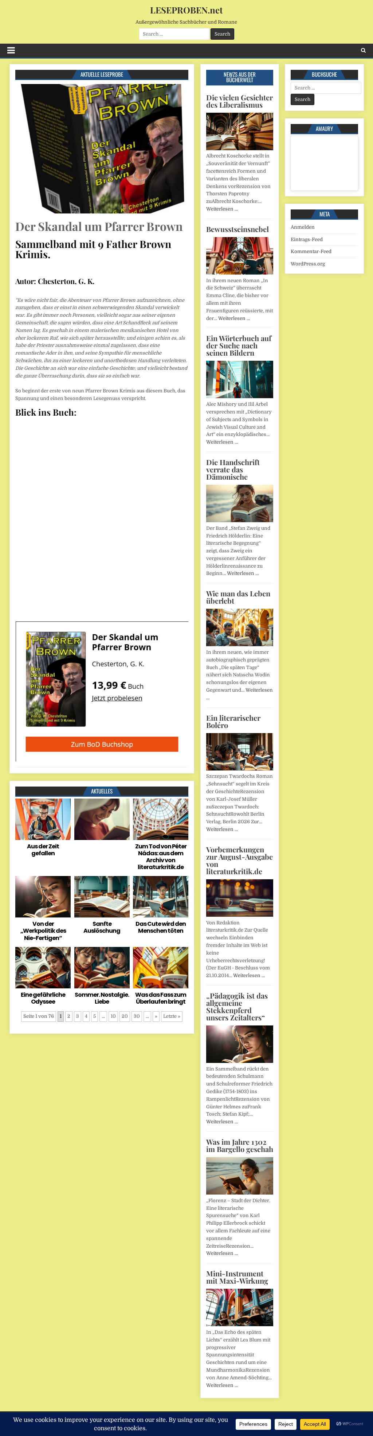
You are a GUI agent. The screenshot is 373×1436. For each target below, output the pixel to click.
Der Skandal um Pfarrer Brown (99, 226)
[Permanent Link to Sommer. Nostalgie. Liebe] (102, 967)
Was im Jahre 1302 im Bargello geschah (239, 1145)
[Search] (363, 50)
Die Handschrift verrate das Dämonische (233, 469)
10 (113, 1016)
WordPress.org (308, 264)
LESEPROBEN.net (186, 10)
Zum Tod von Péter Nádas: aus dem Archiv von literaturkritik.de (160, 857)
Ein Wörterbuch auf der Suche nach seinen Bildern (238, 345)
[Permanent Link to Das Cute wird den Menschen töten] (160, 896)
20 (125, 1016)
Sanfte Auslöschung (101, 927)
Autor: (25, 281)
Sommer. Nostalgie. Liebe (102, 998)
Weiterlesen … (222, 209)
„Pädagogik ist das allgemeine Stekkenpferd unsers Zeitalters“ (237, 1006)
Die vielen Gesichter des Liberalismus (239, 100)
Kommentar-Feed (311, 251)
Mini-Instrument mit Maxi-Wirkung (237, 1276)
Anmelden (303, 227)
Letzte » (171, 1016)
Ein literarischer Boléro (233, 721)
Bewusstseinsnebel (237, 229)
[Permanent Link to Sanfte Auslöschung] (102, 896)
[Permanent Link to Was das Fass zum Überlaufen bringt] (160, 967)
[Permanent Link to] (102, 819)
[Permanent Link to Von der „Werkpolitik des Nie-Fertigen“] (43, 896)
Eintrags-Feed (307, 239)
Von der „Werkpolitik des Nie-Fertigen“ (43, 931)
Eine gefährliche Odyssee (43, 998)
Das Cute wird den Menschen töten (161, 927)
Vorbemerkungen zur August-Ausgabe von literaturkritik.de (239, 860)
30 (137, 1016)
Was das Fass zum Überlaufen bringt (160, 998)
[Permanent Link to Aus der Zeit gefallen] (43, 819)
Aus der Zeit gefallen (43, 849)
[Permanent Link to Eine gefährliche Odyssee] (43, 967)
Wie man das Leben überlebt (238, 596)
